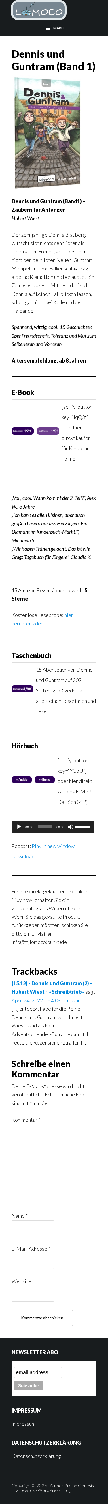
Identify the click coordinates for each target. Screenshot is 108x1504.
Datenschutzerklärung (36, 1456)
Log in (69, 1490)
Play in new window (53, 846)
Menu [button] (58, 27)
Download (23, 856)
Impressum (23, 1424)
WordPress (49, 1490)
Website (21, 1281)
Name (20, 1215)
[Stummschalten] (70, 827)
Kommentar (26, 1119)
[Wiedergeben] (19, 827)
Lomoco (54, 10)
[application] (53, 827)
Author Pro (60, 1485)
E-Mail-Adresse (31, 1248)
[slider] (83, 826)
